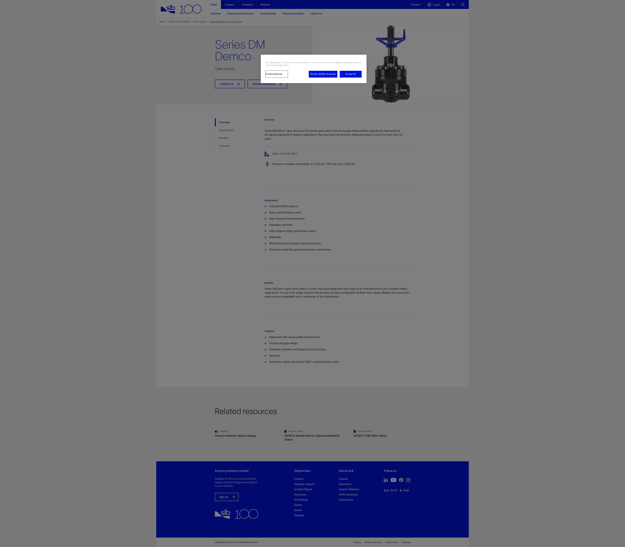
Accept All (351, 74)
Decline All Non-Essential (323, 74)
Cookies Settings (274, 74)
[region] (314, 69)
